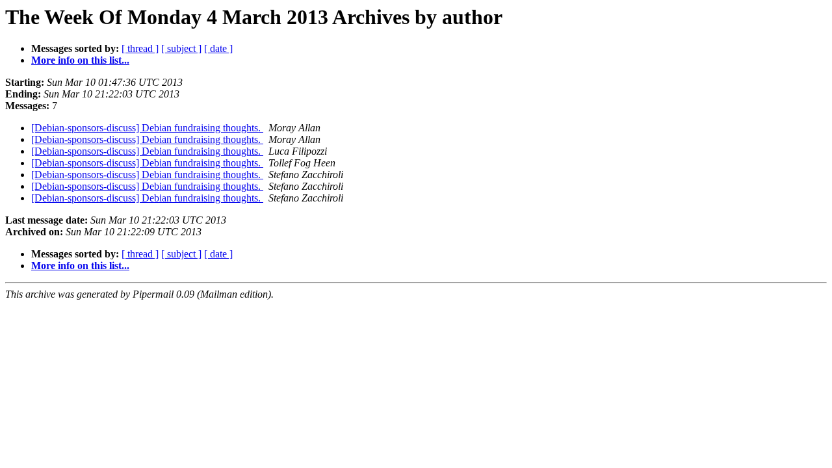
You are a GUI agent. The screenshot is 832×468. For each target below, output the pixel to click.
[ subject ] (181, 48)
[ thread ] (140, 48)
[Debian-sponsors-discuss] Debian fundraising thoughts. (147, 127)
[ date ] (218, 48)
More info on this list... (80, 60)
